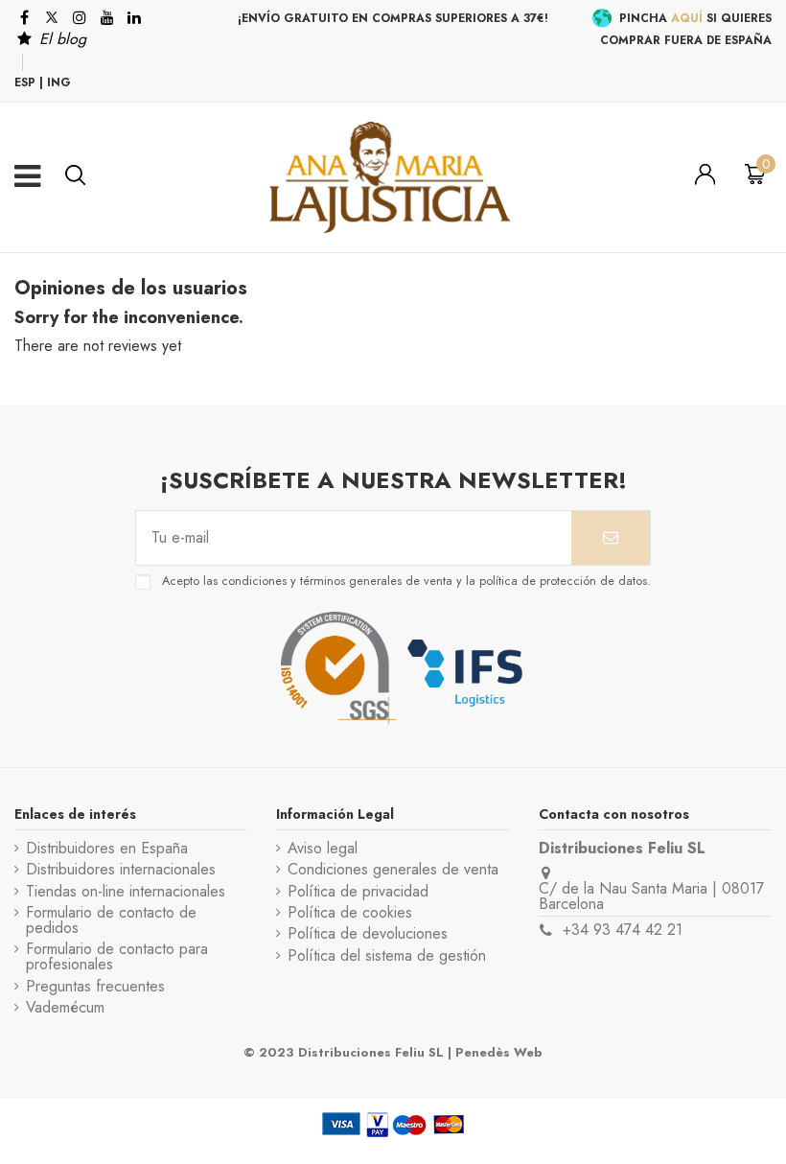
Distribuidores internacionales (121, 869)
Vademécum (65, 1007)
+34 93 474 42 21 (622, 930)
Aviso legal (323, 848)
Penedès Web (499, 1052)
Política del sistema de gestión (387, 956)
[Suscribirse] (610, 538)
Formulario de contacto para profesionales (117, 957)
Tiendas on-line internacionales (125, 891)
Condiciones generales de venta (393, 869)
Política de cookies (350, 912)
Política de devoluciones (368, 934)
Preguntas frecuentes (95, 986)
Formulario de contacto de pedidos (111, 920)
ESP (24, 82)
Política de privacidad (358, 891)
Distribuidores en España (107, 848)
